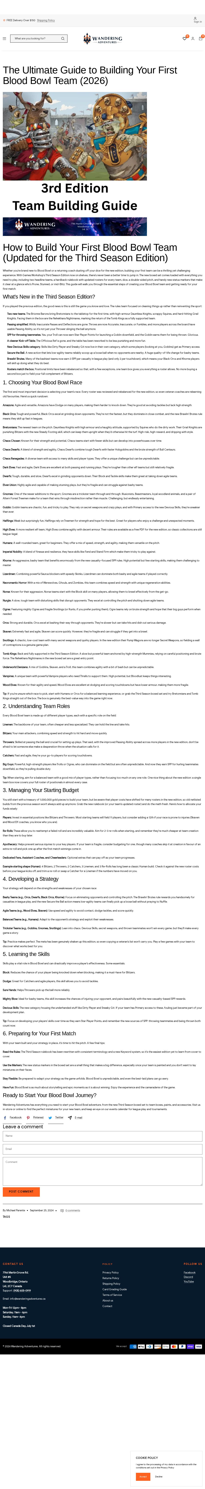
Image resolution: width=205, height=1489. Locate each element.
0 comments (72, 1210)
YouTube (189, 1281)
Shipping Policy (46, 20)
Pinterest (38, 1117)
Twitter (59, 1117)
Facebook (16, 1117)
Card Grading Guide (114, 1289)
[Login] (192, 38)
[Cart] (200, 38)
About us (107, 1300)
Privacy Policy (110, 1272)
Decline (158, 1477)
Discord (188, 1277)
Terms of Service (112, 1295)
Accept (143, 1477)
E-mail (78, 1118)
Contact (107, 1306)
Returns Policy (110, 1278)
